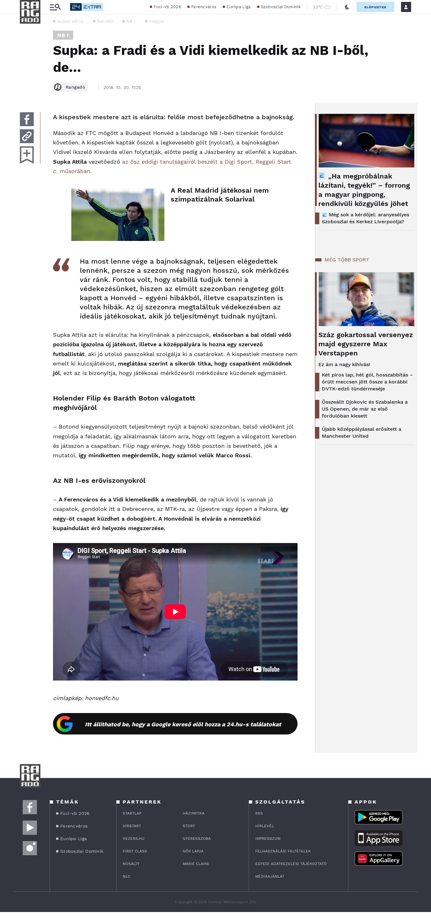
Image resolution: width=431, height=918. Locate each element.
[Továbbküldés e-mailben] (27, 136)
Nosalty (131, 864)
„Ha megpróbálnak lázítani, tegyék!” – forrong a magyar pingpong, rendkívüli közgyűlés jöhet (364, 190)
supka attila (70, 21)
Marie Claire (196, 864)
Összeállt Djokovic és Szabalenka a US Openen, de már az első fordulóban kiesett (365, 409)
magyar (157, 21)
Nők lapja (193, 851)
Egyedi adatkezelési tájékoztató (291, 864)
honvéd (105, 21)
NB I (130, 21)
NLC (126, 876)
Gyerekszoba (197, 838)
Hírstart (132, 826)
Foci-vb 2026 (167, 6)
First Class (135, 851)
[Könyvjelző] (27, 155)
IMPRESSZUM (267, 838)
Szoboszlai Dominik (281, 6)
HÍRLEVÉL (264, 826)
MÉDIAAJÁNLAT (269, 876)
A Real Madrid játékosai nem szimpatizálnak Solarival (220, 194)
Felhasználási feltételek (283, 851)
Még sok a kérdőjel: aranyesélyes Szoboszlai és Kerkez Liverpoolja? (365, 218)
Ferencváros (203, 6)
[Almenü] (55, 7)
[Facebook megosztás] (27, 119)
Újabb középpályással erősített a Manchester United (361, 432)
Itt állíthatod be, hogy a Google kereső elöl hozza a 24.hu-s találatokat (183, 724)
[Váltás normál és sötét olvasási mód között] (347, 7)
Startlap (132, 813)
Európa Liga (239, 6)
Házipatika (193, 813)
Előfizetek (375, 7)
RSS (259, 813)
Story (189, 826)
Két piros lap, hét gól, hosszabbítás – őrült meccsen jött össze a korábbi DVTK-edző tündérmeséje (367, 382)
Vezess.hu (134, 838)
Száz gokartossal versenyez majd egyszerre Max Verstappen (365, 344)
